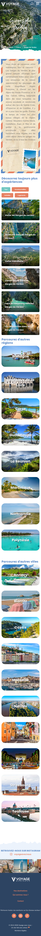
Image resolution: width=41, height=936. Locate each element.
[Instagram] (20, 916)
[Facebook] (14, 916)
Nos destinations (7, 47)
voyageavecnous (22, 854)
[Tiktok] (27, 916)
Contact (20, 901)
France (18, 47)
